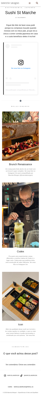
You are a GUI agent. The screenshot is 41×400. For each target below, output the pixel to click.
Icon (20, 324)
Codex (20, 251)
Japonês (30, 7)
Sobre (10, 387)
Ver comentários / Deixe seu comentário (20, 364)
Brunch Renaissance (20, 164)
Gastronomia (13, 7)
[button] (20, 364)
